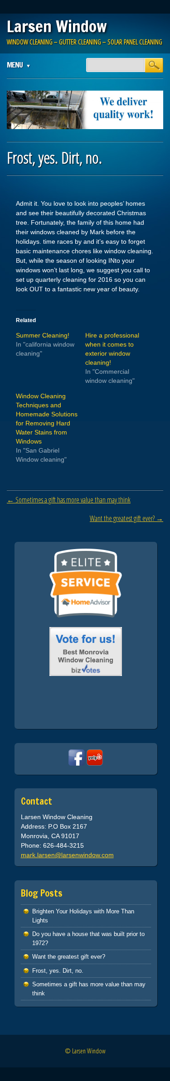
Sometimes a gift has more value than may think (69, 500)
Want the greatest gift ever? (126, 518)
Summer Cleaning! (42, 335)
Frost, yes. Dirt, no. (57, 970)
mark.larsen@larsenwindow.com (67, 855)
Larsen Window (57, 26)
